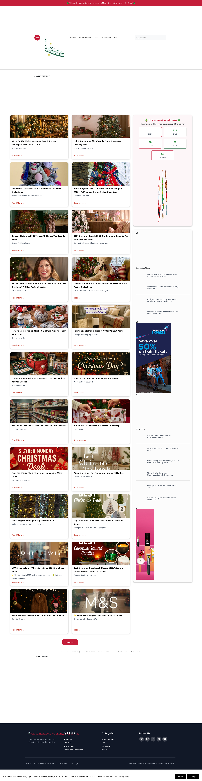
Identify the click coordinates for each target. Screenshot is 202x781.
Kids (95, 37)
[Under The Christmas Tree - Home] (54, 734)
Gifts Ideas (105, 37)
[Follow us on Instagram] (153, 739)
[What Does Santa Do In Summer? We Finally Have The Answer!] (140, 313)
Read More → (18, 155)
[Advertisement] (100, 93)
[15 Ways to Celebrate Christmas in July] (140, 486)
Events (104, 749)
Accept (193, 776)
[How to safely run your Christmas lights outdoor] (140, 499)
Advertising (69, 746)
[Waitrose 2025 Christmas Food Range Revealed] (140, 288)
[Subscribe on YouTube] (164, 739)
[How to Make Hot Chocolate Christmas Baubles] (140, 437)
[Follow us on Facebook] (147, 739)
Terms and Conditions (73, 749)
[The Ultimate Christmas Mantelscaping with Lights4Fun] (140, 474)
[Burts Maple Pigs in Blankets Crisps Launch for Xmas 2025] (140, 275)
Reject (180, 776)
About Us (68, 739)
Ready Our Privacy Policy (119, 776)
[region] (101, 775)
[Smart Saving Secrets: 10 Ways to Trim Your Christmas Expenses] (140, 462)
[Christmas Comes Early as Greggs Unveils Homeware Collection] (140, 300)
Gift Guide (106, 746)
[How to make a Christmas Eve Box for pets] (140, 449)
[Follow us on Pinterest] (159, 739)
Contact (67, 742)
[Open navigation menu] (37, 38)
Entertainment (85, 37)
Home (72, 37)
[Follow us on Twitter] (141, 739)
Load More (70, 642)
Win (115, 37)
